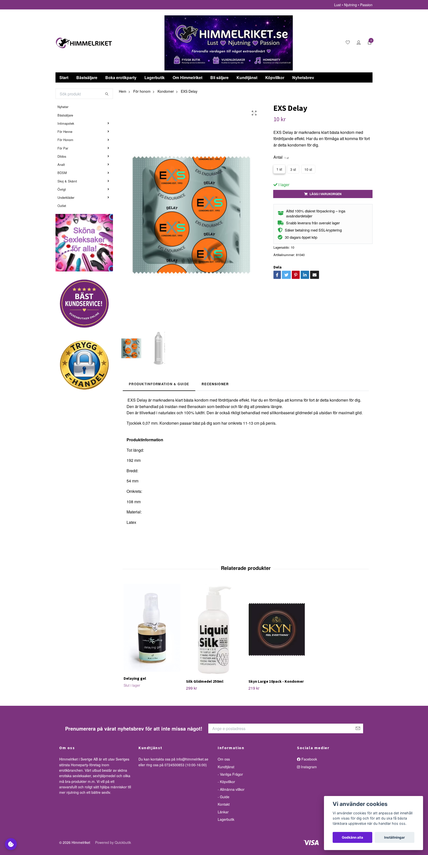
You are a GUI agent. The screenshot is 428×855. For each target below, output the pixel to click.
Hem (122, 91)
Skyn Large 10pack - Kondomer (276, 681)
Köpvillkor (274, 77)
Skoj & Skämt (67, 181)
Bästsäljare (86, 77)
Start (63, 77)
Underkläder (65, 197)
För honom (142, 91)
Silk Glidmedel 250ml (204, 681)
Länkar (223, 811)
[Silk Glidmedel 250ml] (214, 629)
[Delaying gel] (152, 628)
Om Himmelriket (187, 77)
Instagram (308, 766)
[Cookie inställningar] (11, 844)
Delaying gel (135, 678)
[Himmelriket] (83, 42)
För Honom (65, 139)
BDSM (62, 172)
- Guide (223, 796)
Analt (61, 164)
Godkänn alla (352, 837)
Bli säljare (219, 77)
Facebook (308, 759)
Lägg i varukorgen (326, 194)
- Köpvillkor (226, 781)
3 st (293, 169)
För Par (62, 148)
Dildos (61, 156)
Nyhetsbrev (303, 77)
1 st (279, 169)
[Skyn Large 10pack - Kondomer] (276, 629)
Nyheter (62, 106)
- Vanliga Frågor (230, 774)
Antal (281, 157)
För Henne (64, 131)
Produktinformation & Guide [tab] (159, 384)
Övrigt (61, 189)
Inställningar (394, 837)
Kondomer (166, 91)
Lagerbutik (154, 77)
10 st (308, 169)
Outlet (61, 205)
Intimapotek (65, 123)
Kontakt (224, 804)
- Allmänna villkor (231, 789)
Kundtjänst (247, 77)
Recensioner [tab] (215, 384)
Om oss (224, 759)
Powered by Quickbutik (113, 842)
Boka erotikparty (120, 77)
